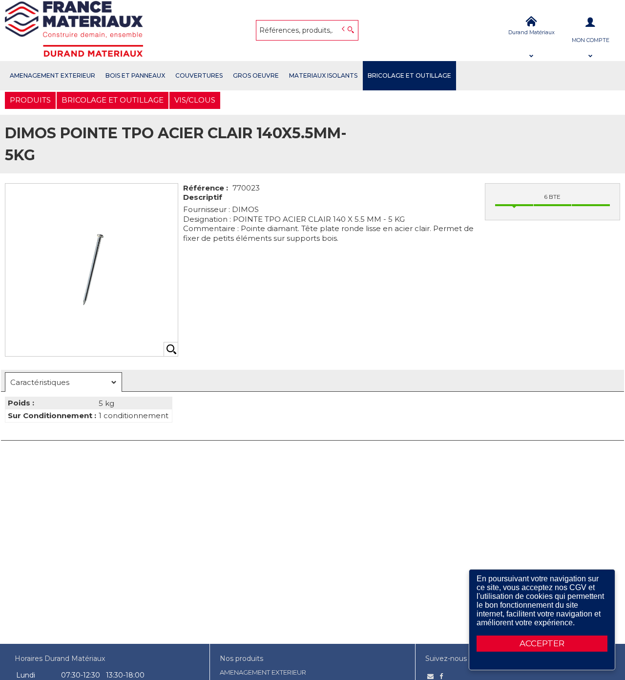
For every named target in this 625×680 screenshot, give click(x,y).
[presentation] (63, 382)
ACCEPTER (542, 643)
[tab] (63, 382)
